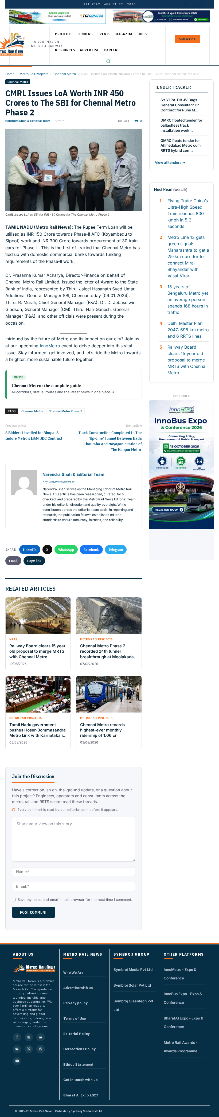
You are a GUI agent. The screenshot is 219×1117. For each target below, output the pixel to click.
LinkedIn (30, 549)
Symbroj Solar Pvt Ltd (132, 985)
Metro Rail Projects (33, 74)
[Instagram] (29, 1037)
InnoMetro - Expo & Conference (180, 973)
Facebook (91, 549)
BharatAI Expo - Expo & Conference (183, 1022)
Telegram (116, 549)
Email (13, 561)
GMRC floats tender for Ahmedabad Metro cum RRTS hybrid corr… (181, 145)
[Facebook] (207, 4)
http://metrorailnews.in (58, 482)
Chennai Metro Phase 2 (65, 411)
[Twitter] (190, 4)
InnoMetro (49, 345)
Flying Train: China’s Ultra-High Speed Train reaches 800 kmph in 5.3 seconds (187, 213)
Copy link (34, 561)
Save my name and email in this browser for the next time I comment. (75, 899)
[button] (108, 61)
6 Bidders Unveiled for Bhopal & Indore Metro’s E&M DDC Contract (33, 435)
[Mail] (17, 1049)
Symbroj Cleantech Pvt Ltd (133, 1005)
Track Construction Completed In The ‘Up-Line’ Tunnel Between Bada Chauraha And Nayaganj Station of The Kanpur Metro (110, 441)
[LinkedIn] (181, 4)
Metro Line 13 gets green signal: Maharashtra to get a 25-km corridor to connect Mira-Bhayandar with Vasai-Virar (188, 256)
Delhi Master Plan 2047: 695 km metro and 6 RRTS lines (188, 330)
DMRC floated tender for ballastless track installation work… (181, 125)
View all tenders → (170, 162)
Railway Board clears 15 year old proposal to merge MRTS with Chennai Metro (186, 359)
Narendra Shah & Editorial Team (27, 121)
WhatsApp (66, 549)
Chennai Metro (64, 74)
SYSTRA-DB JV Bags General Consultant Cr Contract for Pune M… (180, 105)
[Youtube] (198, 4)
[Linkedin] (40, 1037)
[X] (29, 1049)
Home (9, 74)
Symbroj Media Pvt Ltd (133, 969)
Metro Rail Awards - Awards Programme (180, 1046)
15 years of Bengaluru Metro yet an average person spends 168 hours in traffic (187, 299)
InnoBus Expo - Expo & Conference (183, 998)
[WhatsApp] (40, 1049)
